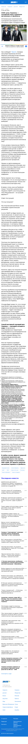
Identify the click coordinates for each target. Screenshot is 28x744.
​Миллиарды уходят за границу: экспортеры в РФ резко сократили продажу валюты (12, 607)
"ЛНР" (8, 470)
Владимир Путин (5, 467)
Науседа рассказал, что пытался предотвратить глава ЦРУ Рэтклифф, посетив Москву (12, 548)
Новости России (14, 470)
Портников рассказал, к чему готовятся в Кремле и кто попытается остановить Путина (12, 638)
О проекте (4, 718)
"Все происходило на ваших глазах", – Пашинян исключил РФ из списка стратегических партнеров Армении (12, 615)
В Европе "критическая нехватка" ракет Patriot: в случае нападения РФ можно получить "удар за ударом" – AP (12, 499)
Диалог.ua (4, 730)
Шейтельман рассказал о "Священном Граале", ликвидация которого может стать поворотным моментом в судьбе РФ (12, 484)
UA (26, 2)
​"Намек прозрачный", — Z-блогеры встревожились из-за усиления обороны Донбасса (12, 592)
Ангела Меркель (15, 467)
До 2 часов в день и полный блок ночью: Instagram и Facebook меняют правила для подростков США (12, 541)
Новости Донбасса (6, 472)
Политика (22, 470)
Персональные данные (17, 722)
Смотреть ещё (6, 673)
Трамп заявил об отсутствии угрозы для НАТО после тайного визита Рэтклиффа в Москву (12, 508)
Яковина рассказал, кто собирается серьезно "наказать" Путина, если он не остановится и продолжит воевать (12, 577)
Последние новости (10, 478)
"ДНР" (3, 470)
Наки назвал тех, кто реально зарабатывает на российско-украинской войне (10, 652)
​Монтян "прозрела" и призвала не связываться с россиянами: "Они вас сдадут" (12, 645)
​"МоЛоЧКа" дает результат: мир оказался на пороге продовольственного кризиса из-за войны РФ (12, 622)
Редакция (4, 721)
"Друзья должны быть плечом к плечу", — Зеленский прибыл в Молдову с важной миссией (11, 555)
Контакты (4, 724)
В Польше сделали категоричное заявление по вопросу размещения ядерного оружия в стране (12, 584)
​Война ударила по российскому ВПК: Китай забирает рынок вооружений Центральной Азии (12, 570)
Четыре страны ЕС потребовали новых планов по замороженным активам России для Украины (11, 492)
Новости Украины (16, 472)
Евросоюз (23, 467)
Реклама (15, 718)
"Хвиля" (13, 52)
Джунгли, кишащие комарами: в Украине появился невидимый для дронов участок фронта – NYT (12, 631)
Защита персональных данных (17, 725)
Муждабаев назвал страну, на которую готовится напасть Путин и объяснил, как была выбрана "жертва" (12, 515)
